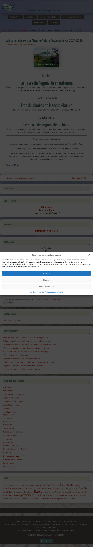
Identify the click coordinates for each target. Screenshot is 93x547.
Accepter (46, 273)
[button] (89, 255)
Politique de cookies (37, 292)
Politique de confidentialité (54, 292)
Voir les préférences (46, 287)
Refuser (46, 280)
